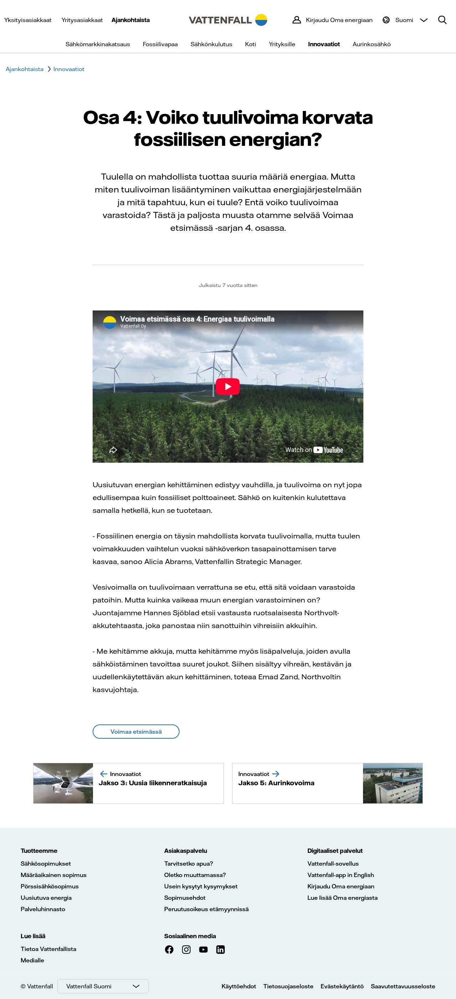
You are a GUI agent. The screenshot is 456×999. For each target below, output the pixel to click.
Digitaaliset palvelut (335, 850)
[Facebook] (169, 949)
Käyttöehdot (239, 986)
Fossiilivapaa (160, 44)
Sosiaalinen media (190, 936)
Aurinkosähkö (372, 44)
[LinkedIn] (220, 949)
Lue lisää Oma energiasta (342, 897)
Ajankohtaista (131, 19)
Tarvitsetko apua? (188, 863)
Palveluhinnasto (43, 909)
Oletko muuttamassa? (195, 874)
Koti (250, 44)
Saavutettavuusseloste (403, 986)
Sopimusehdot (185, 897)
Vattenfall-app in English (340, 874)
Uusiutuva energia (46, 897)
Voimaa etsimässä (136, 731)
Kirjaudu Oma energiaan (340, 886)
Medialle (32, 960)
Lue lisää (33, 936)
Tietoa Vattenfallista (48, 948)
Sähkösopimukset (46, 863)
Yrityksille (282, 44)
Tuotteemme (39, 850)
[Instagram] (186, 949)
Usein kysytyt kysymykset (201, 886)
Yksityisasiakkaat (28, 19)
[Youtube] (203, 949)
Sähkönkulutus (211, 44)
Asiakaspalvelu (185, 850)
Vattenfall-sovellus (333, 863)
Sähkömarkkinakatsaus (98, 44)
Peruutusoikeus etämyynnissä (206, 909)
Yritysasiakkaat (82, 19)
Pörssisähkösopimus (50, 886)
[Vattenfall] (228, 20)
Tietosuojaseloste (288, 986)
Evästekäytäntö (342, 986)
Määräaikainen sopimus (54, 874)
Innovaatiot (324, 44)
